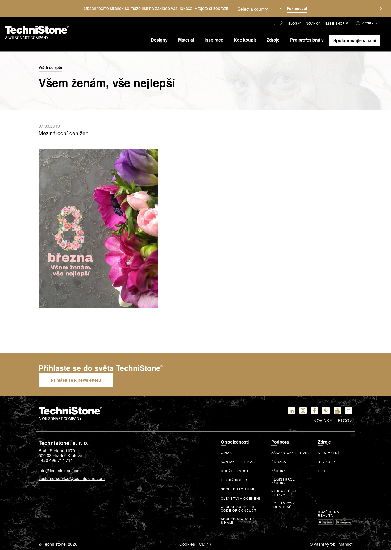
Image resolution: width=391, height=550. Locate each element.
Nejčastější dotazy (283, 493)
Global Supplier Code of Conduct (239, 508)
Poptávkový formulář (283, 505)
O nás (226, 452)
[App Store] (326, 522)
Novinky (313, 23)
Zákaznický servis (290, 452)
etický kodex (234, 480)
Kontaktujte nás (238, 461)
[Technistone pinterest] (326, 410)
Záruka (278, 471)
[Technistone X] (348, 410)
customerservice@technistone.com (72, 478)
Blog (292, 23)
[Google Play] (343, 522)
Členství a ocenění (240, 498)
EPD (321, 471)
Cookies (187, 544)
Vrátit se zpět (50, 67)
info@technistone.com (60, 471)
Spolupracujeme (238, 489)
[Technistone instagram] (303, 410)
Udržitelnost (235, 471)
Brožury (326, 461)
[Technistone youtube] (337, 410)
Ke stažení (328, 452)
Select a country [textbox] (253, 9)
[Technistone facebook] (314, 410)
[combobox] (257, 8)
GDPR (205, 544)
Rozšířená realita (328, 513)
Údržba (278, 461)
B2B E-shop (334, 23)
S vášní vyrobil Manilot (331, 544)
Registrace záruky (283, 481)
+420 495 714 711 (56, 460)
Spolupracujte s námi (236, 520)
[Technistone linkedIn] (291, 410)
